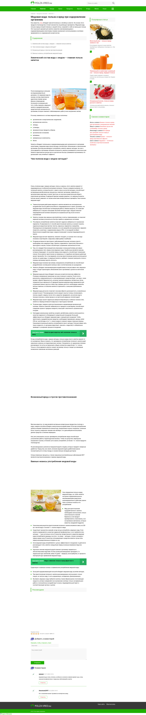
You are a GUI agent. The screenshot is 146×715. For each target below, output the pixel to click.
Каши (104, 9)
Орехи (60, 9)
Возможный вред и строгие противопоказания (46, 50)
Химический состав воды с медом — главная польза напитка (51, 43)
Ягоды (88, 9)
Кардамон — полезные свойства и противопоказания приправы (101, 143)
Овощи (52, 9)
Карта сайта (101, 704)
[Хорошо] (37, 633)
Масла (97, 9)
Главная (33, 9)
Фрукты (79, 9)
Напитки (42, 9)
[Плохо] (33, 633)
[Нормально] (35, 633)
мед (41, 23)
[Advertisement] (59, 74)
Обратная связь (110, 704)
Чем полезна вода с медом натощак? (43, 47)
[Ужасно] (32, 633)
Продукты (69, 9)
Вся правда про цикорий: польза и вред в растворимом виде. (100, 132)
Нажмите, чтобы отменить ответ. (41, 643)
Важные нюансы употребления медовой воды (46, 53)
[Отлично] (39, 633)
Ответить (43, 682)
